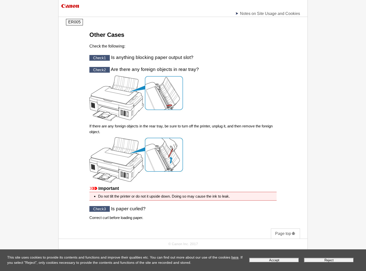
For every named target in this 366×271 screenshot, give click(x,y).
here (235, 257)
